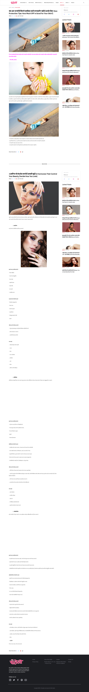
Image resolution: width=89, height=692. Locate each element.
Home (33, 659)
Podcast (72, 2)
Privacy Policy (35, 662)
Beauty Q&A (17, 7)
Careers (58, 659)
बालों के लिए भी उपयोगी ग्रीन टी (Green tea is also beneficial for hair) (70, 271)
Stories (69, 662)
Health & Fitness (38, 2)
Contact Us (70, 659)
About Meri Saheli (48, 659)
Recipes (57, 2)
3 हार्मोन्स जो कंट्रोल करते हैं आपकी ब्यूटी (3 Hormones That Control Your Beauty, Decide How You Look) (71, 36)
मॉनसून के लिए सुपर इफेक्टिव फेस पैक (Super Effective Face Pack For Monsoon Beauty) (71, 71)
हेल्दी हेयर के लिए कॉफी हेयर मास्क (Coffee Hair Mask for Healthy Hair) (70, 54)
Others (67, 2)
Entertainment (23, 2)
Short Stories (31, 2)
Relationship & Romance (48, 2)
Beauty (61, 2)
